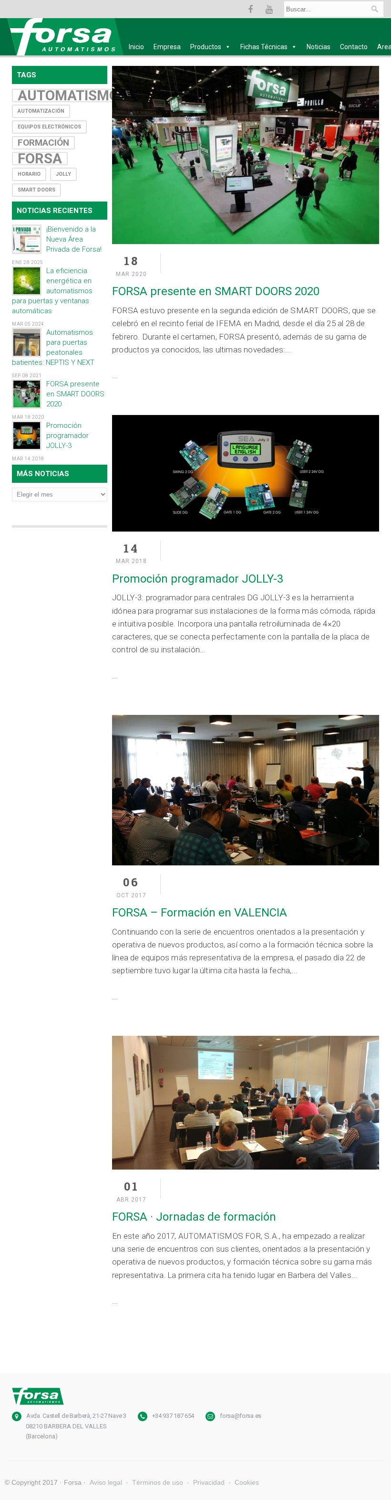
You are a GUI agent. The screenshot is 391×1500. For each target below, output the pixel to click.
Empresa (167, 47)
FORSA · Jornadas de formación (194, 1216)
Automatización (41, 111)
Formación (43, 142)
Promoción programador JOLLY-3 (67, 435)
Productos (205, 47)
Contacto (354, 47)
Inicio (136, 47)
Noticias (318, 47)
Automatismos (72, 95)
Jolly (63, 174)
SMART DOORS (36, 190)
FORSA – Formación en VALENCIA (199, 912)
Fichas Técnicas (264, 47)
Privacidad (209, 1482)
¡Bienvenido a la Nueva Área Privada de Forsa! (74, 239)
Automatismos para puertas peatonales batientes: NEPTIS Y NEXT (53, 347)
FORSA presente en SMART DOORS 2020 (75, 394)
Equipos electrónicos (49, 127)
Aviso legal (106, 1482)
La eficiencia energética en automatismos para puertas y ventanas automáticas (52, 290)
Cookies (247, 1482)
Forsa (40, 158)
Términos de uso (157, 1482)
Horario (29, 174)
